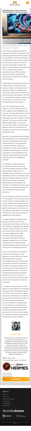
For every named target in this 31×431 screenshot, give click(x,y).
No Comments (15, 48)
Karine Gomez (17, 45)
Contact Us (6, 396)
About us (5, 394)
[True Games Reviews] (14, 6)
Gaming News (6, 48)
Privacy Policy (6, 401)
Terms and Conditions (8, 399)
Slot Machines (6, 403)
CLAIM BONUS (16, 379)
